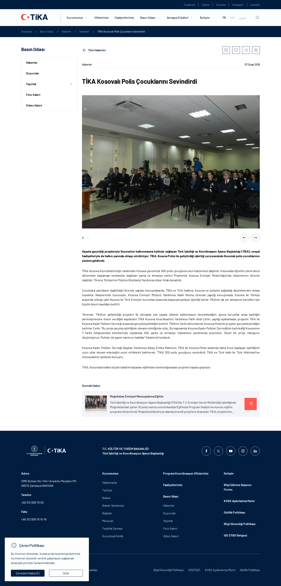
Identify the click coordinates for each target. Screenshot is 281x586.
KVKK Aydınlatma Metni (239, 501)
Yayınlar (168, 521)
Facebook (189, 4)
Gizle (66, 573)
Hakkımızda (109, 482)
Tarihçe (107, 490)
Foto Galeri (33, 94)
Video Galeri (34, 105)
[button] (244, 237)
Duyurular (32, 73)
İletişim (205, 17)
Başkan (107, 513)
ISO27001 (194, 570)
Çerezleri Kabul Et (28, 573)
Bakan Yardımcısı (113, 505)
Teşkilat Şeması (112, 528)
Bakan (106, 498)
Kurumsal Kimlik (112, 536)
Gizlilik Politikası (234, 512)
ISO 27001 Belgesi (235, 535)
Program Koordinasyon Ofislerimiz (185, 473)
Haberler (66, 31)
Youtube (221, 4)
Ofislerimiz (101, 17)
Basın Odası (147, 17)
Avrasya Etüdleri (177, 17)
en (233, 17)
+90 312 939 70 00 (32, 502)
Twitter (205, 4)
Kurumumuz (75, 17)
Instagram (238, 4)
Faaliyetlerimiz (124, 17)
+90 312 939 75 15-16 (33, 519)
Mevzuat (107, 521)
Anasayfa (26, 31)
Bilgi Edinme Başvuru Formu (238, 487)
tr (224, 17)
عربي (242, 17)
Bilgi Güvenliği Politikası (240, 524)
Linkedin (255, 4)
